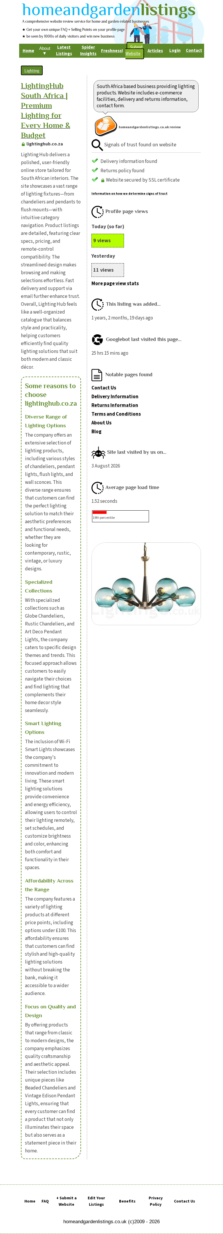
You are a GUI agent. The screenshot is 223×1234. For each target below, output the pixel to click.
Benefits (127, 1201)
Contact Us (103, 387)
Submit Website (134, 50)
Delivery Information (115, 396)
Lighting (31, 70)
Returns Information (114, 405)
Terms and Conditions (116, 414)
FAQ (45, 1201)
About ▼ (44, 51)
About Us (101, 422)
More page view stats (115, 283)
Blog (96, 431)
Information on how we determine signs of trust (129, 193)
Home (29, 1201)
